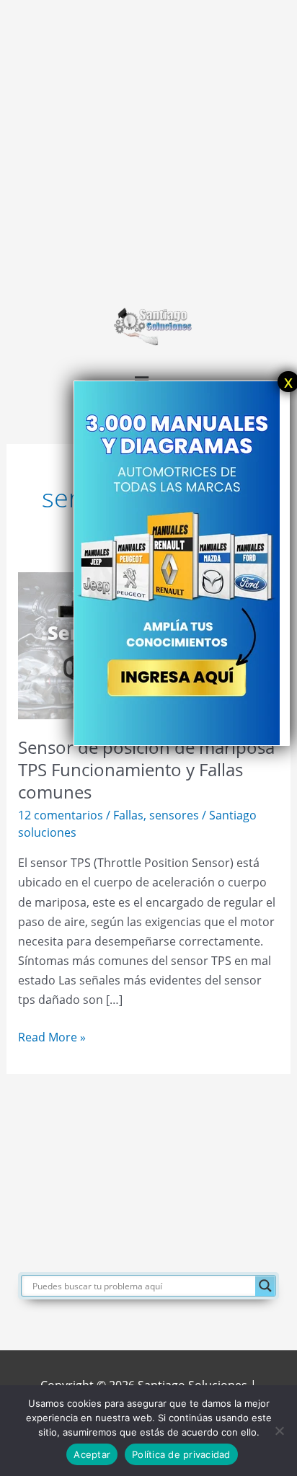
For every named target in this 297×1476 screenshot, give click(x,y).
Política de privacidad (181, 1454)
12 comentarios (60, 814)
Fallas (128, 814)
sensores (174, 814)
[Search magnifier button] (265, 1286)
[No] (279, 1430)
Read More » (52, 1036)
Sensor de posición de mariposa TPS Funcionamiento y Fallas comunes (146, 770)
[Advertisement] (148, 148)
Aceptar (92, 1454)
